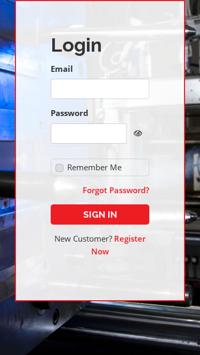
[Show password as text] (137, 133)
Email (62, 68)
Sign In (100, 214)
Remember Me (94, 167)
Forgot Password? (116, 190)
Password (70, 113)
